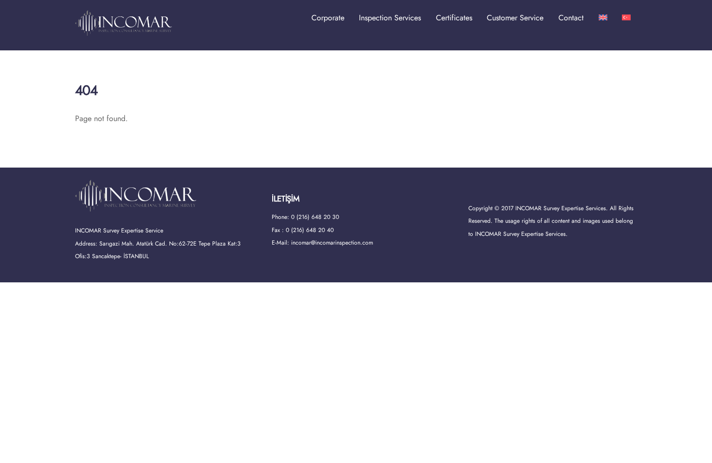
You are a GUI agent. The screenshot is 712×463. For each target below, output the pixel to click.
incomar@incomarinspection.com (332, 242)
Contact (571, 17)
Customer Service (515, 17)
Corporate (327, 17)
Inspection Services (390, 17)
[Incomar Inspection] (123, 31)
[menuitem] (603, 18)
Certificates (454, 17)
